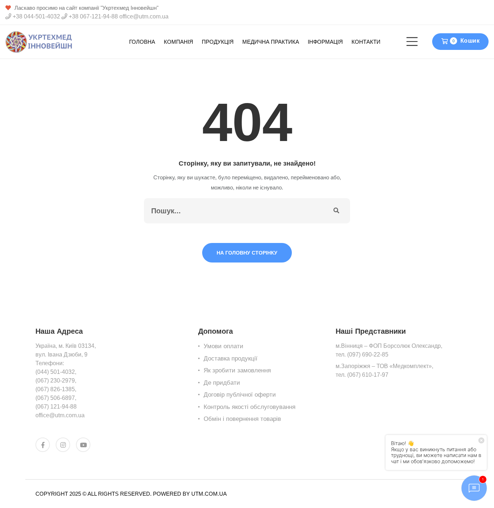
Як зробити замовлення (237, 370)
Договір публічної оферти (240, 394)
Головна (142, 42)
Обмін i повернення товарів (242, 418)
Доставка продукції (230, 358)
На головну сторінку (247, 253)
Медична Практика (270, 42)
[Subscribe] (336, 210)
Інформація (325, 42)
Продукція (218, 42)
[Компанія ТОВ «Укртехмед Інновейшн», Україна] (38, 41)
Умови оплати (223, 346)
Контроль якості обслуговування (249, 407)
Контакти (366, 42)
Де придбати (222, 382)
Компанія (178, 42)
